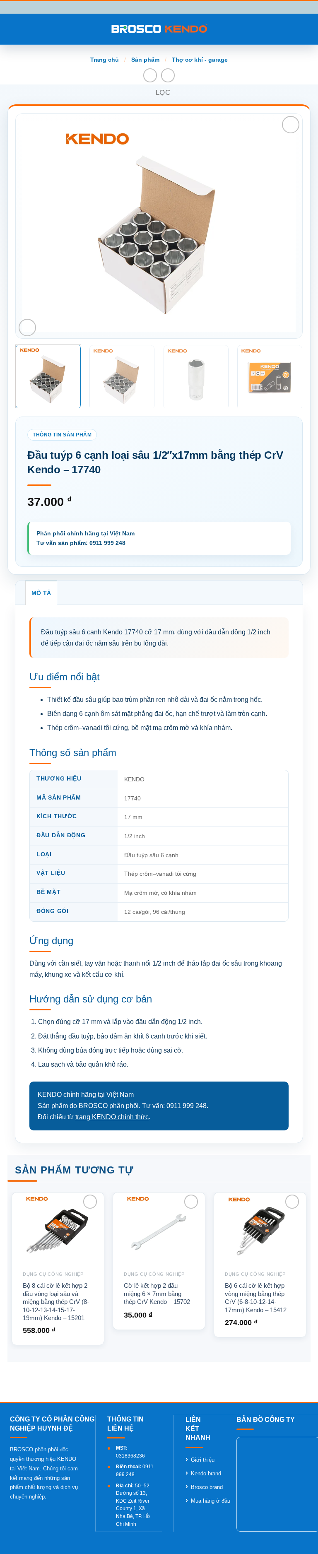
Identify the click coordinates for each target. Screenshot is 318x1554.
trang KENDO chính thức (112, 1116)
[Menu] (11, 29)
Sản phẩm (145, 59)
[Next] (279, 226)
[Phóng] (27, 327)
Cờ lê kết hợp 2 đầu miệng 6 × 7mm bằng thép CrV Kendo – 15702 (157, 1293)
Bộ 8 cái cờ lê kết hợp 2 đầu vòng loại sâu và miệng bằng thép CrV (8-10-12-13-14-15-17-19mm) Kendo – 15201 (56, 1301)
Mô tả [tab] (41, 593)
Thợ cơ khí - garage (200, 59)
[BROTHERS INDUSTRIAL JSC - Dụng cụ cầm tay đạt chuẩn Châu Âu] (159, 29)
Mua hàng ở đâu (210, 1501)
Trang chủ (104, 59)
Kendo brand (206, 1473)
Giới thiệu (202, 1460)
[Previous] (38, 226)
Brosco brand (207, 1487)
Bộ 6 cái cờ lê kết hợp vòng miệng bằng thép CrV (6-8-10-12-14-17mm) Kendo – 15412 (256, 1297)
